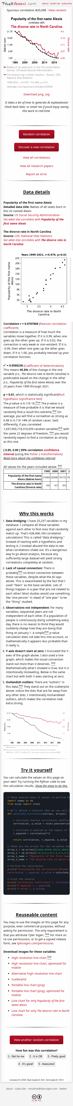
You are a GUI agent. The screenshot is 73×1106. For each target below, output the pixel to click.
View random (57, 10)
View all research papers (36, 166)
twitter (63, 1088)
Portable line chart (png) (28, 985)
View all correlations (36, 157)
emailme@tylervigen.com (42, 1088)
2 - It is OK (35, 1056)
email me (55, 3)
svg (47, 94)
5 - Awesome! (47, 1063)
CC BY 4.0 (36, 1100)
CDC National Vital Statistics (33, 236)
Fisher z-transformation (46, 454)
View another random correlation (36, 1040)
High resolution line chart (29, 958)
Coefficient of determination (44, 365)
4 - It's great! (25, 1063)
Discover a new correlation (36, 147)
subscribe (67, 3)
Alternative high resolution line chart (37, 973)
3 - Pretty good (56, 1056)
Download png (33, 94)
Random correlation (36, 134)
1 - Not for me (16, 1056)
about (45, 3)
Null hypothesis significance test (33, 397)
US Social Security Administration (37, 215)
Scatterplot (19, 979)
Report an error (36, 174)
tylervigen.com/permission (35, 943)
